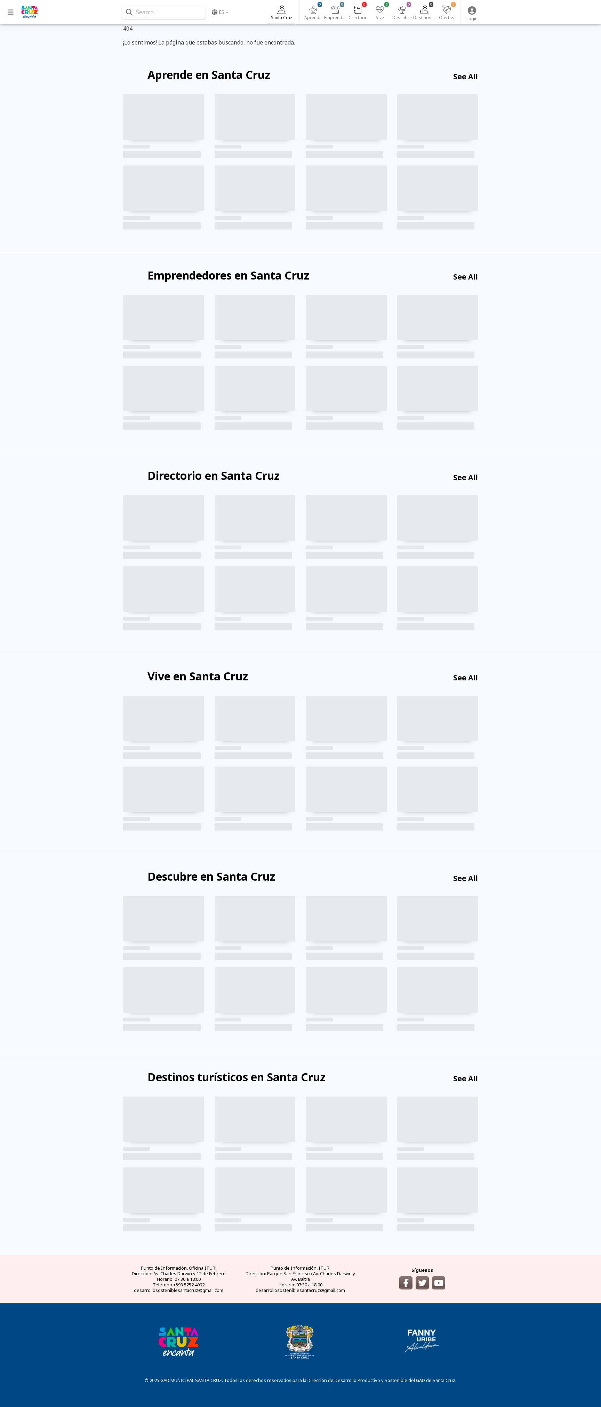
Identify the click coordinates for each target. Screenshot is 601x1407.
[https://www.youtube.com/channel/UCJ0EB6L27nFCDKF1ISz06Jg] (438, 1282)
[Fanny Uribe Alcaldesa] (422, 1341)
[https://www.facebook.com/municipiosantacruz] (405, 1282)
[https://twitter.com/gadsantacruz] (422, 1282)
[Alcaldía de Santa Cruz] (178, 1341)
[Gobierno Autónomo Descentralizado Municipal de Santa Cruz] (300, 1341)
